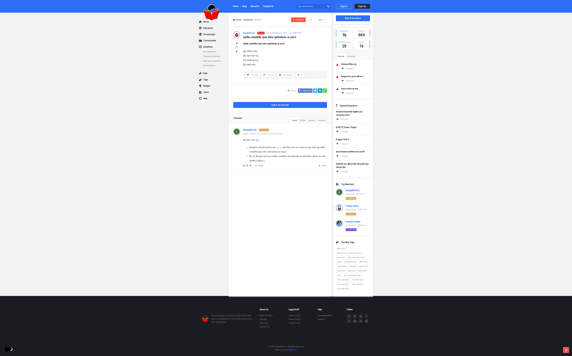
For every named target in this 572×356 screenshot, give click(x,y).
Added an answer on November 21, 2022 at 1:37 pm (263, 134)
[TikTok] (366, 321)
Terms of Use (294, 315)
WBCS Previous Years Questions (349, 253)
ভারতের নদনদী (351, 271)
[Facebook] (349, 316)
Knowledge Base (325, 315)
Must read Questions (212, 61)
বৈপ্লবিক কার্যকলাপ (342, 266)
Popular (341, 56)
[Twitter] (355, 316)
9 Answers (350, 68)
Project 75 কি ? (342, 139)
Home (236, 6)
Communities (209, 40)
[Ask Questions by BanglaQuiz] (214, 6)
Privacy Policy (294, 319)
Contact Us (268, 6)
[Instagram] (355, 321)
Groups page (209, 34)
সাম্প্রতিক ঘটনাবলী (296, 33)
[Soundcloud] (349, 321)
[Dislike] (237, 51)
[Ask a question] (566, 350)
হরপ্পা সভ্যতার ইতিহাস (343, 289)
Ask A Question (353, 18)
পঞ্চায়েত (339, 262)
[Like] (237, 43)
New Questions (209, 52)
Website (263, 319)
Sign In (344, 6)
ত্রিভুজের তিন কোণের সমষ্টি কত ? (352, 76)
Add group (208, 28)
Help (205, 98)
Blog (245, 6)
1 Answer (344, 119)
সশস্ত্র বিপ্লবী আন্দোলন (358, 280)
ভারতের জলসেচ (341, 271)
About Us (255, 6)
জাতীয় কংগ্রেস (341, 257)
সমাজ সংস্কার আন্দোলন (343, 280)
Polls (205, 73)
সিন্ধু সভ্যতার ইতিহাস (343, 284)
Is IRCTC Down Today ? (346, 127)
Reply (260, 165)
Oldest (303, 120)
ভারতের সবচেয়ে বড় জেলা (349, 89)
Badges (206, 86)
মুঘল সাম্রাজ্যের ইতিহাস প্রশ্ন (352, 275)
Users (206, 92)
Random (321, 120)
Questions (208, 47)
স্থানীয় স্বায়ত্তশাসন (357, 284)
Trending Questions (211, 56)
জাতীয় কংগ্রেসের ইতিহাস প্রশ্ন (356, 257)
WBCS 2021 (341, 248)
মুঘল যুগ (339, 275)
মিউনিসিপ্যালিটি (362, 271)
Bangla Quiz (292, 350)
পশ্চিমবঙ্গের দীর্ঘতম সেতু (348, 64)
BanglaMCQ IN (352, 190)
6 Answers (350, 93)
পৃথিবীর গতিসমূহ (363, 262)
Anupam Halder (353, 221)
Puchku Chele (352, 206)
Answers (351, 56)
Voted (294, 120)
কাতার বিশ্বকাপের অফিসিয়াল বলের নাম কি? (350, 152)
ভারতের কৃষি (353, 266)
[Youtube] (366, 316)
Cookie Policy (294, 323)
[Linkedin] (360, 316)
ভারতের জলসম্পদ (363, 266)
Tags (205, 79)
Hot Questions (209, 65)
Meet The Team (266, 315)
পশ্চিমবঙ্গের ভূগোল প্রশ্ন (350, 262)
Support (321, 319)
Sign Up (362, 6)
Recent (312, 120)
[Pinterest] (360, 321)
